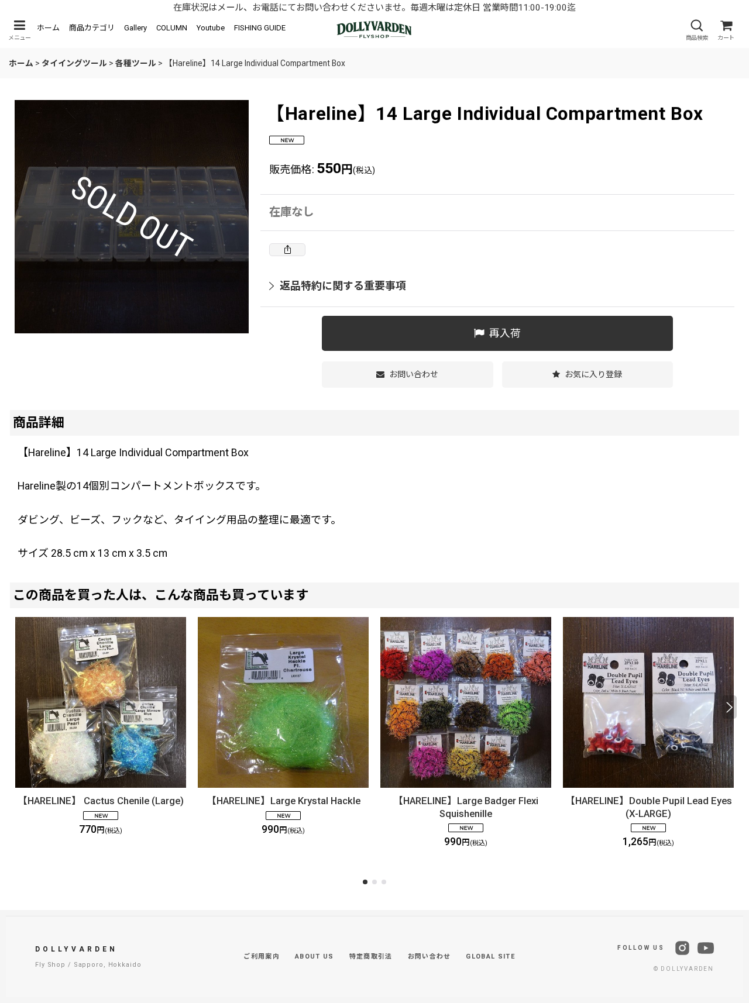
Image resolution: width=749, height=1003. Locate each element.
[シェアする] (287, 249)
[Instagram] (682, 948)
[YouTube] (706, 948)
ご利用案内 (261, 956)
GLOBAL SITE (490, 956)
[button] (19, 30)
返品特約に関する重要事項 (343, 286)
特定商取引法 (371, 956)
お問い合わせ (429, 956)
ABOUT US (314, 956)
